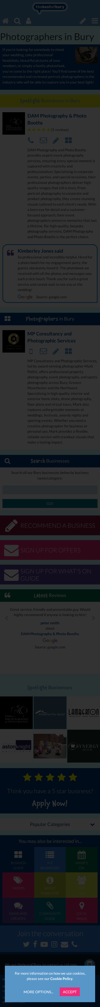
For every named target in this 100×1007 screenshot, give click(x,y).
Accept (70, 992)
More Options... (38, 992)
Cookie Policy (61, 978)
